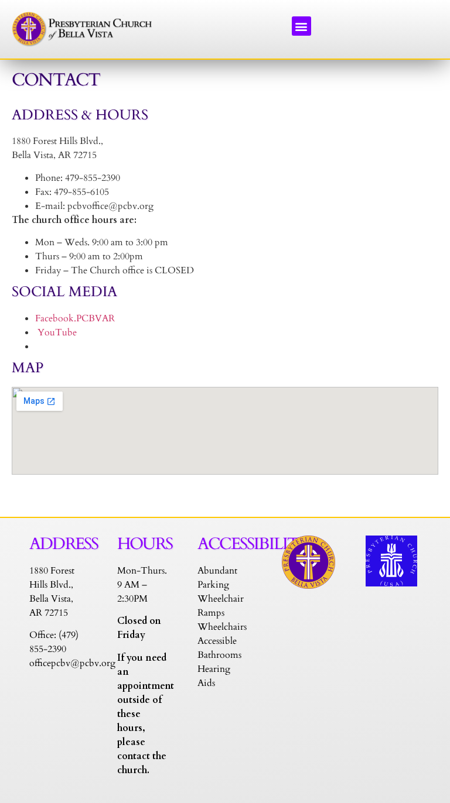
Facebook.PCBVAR (76, 318)
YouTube (56, 332)
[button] (301, 26)
